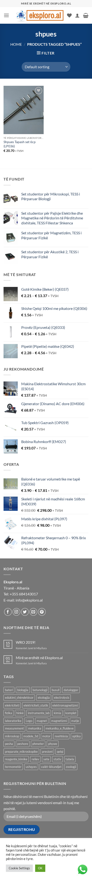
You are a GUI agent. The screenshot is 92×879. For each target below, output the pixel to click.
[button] (6, 15)
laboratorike (13, 721)
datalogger (71, 690)
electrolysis (61, 697)
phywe (52, 744)
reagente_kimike (16, 759)
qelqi (60, 751)
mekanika (34, 728)
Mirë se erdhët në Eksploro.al (39, 657)
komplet (70, 713)
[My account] (77, 15)
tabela (70, 759)
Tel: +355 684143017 (21, 594)
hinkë (20, 713)
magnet (42, 721)
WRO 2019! (25, 642)
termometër (13, 767)
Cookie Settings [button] (19, 868)
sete (46, 759)
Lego (29, 721)
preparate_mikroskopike (21, 751)
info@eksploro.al (29, 600)
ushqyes (31, 767)
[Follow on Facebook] (8, 612)
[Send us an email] (33, 612)
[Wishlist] (69, 15)
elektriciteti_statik (36, 705)
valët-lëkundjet (51, 767)
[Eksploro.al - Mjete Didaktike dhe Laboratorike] (39, 15)
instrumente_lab (39, 713)
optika (76, 736)
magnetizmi (59, 721)
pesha (9, 744)
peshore (22, 744)
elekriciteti (12, 705)
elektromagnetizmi (65, 705)
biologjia (22, 690)
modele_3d (30, 736)
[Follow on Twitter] (25, 612)
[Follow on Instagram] (16, 612)
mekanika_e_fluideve (60, 728)
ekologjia (44, 697)
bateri (9, 690)
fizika (8, 713)
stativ (57, 759)
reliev (35, 759)
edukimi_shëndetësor (19, 697)
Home (16, 44)
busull (55, 690)
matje (75, 721)
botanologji (40, 690)
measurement (14, 728)
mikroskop (12, 736)
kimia (57, 713)
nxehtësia (61, 736)
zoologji (71, 767)
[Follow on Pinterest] (42, 612)
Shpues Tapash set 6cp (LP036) (20, 144)
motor (46, 736)
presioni (47, 751)
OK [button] (40, 868)
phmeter (38, 744)
